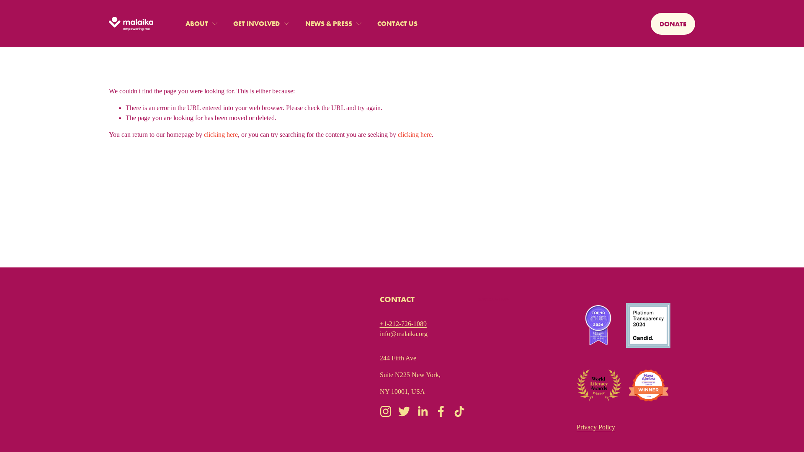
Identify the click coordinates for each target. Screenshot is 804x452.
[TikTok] (459, 411)
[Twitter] (404, 411)
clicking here (221, 134)
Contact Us (397, 23)
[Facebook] (441, 411)
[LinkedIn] (422, 411)
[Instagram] (386, 411)
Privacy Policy (596, 427)
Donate (673, 24)
